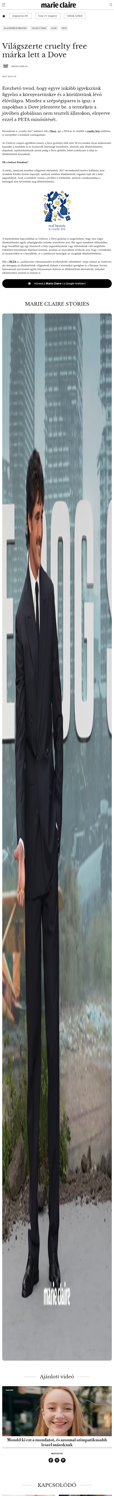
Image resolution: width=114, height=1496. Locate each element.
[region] (57, 837)
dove (54, 28)
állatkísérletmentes (15, 28)
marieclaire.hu (19, 66)
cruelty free (39, 28)
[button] (57, 837)
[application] (57, 1417)
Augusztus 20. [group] (20, 16)
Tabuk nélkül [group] (75, 16)
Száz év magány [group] (47, 16)
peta (64, 28)
